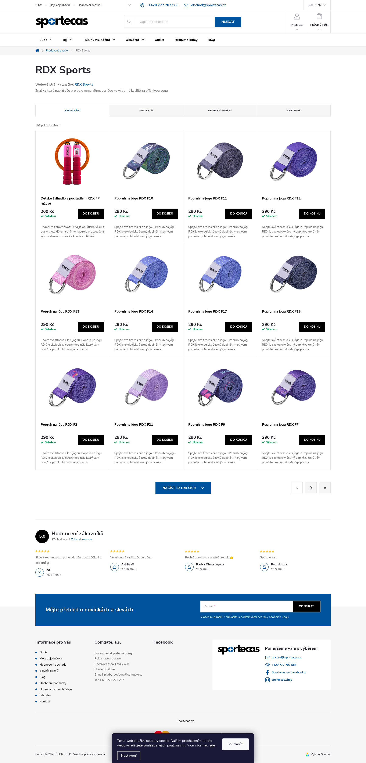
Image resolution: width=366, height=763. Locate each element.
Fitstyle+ (45, 695)
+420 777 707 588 (284, 665)
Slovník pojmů (49, 671)
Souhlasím (235, 744)
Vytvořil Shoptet (321, 754)
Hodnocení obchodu (90, 5)
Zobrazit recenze (81, 539)
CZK (318, 5)
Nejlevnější (72, 110)
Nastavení (129, 755)
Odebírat (306, 606)
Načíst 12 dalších (179, 488)
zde (212, 745)
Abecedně (293, 110)
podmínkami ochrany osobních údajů (265, 617)
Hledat (228, 21)
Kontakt (45, 701)
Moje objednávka (60, 5)
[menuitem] (46, 40)
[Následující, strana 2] (311, 487)
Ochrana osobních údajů (56, 689)
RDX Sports (84, 84)
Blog (43, 677)
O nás (38, 5)
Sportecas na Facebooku (288, 672)
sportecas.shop (282, 680)
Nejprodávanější (220, 110)
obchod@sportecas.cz (286, 657)
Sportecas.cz (185, 721)
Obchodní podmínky (53, 683)
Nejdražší (146, 110)
